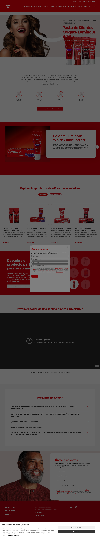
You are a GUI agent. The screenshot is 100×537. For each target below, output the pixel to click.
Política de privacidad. (13, 535)
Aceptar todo (76, 531)
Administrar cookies (76, 527)
